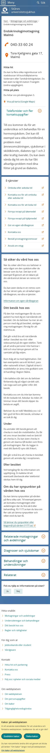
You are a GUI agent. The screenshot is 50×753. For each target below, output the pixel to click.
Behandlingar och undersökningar (16, 563)
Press (7, 674)
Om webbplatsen (13, 694)
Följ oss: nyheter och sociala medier (23, 679)
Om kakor (10, 703)
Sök (43, 2)
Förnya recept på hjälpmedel (23, 219)
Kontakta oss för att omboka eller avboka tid (22, 197)
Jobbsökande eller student (18, 645)
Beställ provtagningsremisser (23, 239)
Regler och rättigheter (16, 630)
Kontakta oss (15, 232)
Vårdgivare (10, 649)
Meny (10, 2)
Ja (7, 591)
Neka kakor (32, 736)
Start (6, 21)
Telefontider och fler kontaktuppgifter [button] (20, 112)
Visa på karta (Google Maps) (20, 101)
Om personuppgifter (15, 698)
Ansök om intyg (16, 246)
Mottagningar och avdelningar (24, 21)
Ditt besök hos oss (14, 625)
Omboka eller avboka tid (20, 188)
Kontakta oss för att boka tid (23, 205)
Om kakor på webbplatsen (13, 750)
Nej (18, 591)
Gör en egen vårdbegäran (21, 226)
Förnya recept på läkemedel (22, 212)
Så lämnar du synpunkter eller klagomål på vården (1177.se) (19, 524)
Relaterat (10, 575)
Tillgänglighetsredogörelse (18, 708)
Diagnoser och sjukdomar (21, 550)
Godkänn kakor (11, 736)
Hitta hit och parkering (16, 664)
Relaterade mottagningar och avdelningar (21, 538)
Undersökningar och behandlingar (22, 620)
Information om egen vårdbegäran (21, 300)
